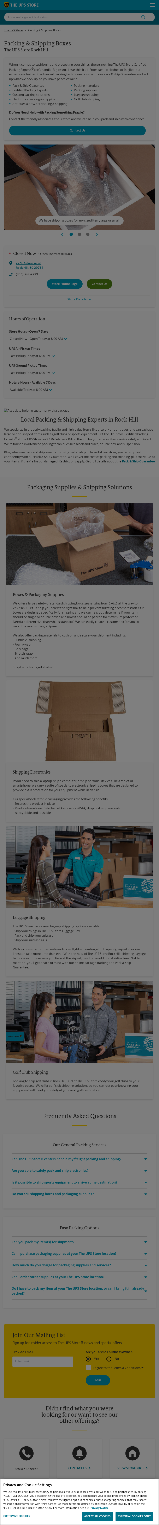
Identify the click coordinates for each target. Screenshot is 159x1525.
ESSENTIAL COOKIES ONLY (134, 1516)
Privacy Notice (99, 1508)
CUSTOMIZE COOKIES (16, 1516)
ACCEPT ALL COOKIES (97, 1516)
